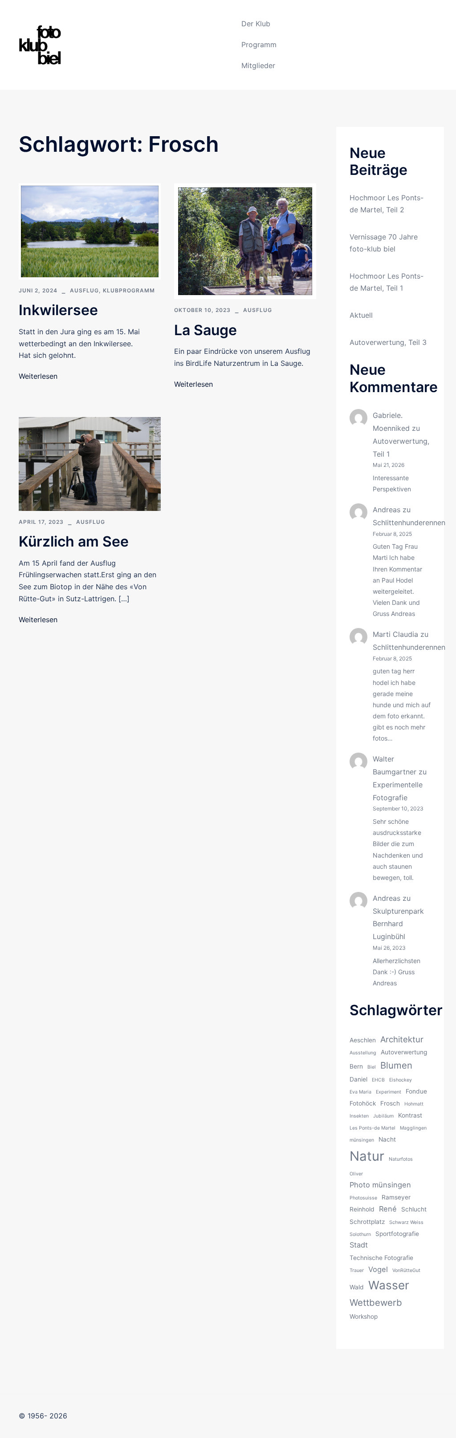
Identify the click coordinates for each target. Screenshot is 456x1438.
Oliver (356, 1174)
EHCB (378, 1080)
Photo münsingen (380, 1184)
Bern (356, 1066)
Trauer (357, 1270)
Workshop (364, 1316)
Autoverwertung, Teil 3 (388, 342)
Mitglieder (258, 65)
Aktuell (361, 315)
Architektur (401, 1039)
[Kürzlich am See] (90, 463)
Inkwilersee (58, 310)
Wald (357, 1287)
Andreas (386, 509)
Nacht (387, 1139)
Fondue (416, 1091)
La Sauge (205, 330)
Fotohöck (363, 1103)
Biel (371, 1067)
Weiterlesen (38, 376)
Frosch (390, 1103)
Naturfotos (401, 1159)
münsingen (362, 1140)
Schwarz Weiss (406, 1222)
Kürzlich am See (74, 541)
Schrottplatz (367, 1221)
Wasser (388, 1285)
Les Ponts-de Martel (372, 1128)
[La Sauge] (245, 240)
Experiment (388, 1092)
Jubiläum (383, 1116)
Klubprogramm (129, 290)
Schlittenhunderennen (409, 522)
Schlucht (414, 1209)
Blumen (396, 1065)
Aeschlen (363, 1040)
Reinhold (362, 1209)
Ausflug (84, 290)
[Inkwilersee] (90, 231)
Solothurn (360, 1234)
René (388, 1208)
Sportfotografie (397, 1233)
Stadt (359, 1244)
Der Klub (255, 23)
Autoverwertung (404, 1052)
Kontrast (410, 1115)
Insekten (359, 1116)
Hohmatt (413, 1104)
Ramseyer (396, 1197)
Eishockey (400, 1080)
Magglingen (413, 1128)
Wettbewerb (376, 1302)
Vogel (378, 1269)
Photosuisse (363, 1198)
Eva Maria (360, 1092)
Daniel (358, 1079)
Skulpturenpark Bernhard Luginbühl (398, 924)
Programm (259, 44)
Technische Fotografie (381, 1257)
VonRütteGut (406, 1270)
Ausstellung (363, 1053)
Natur (367, 1156)
